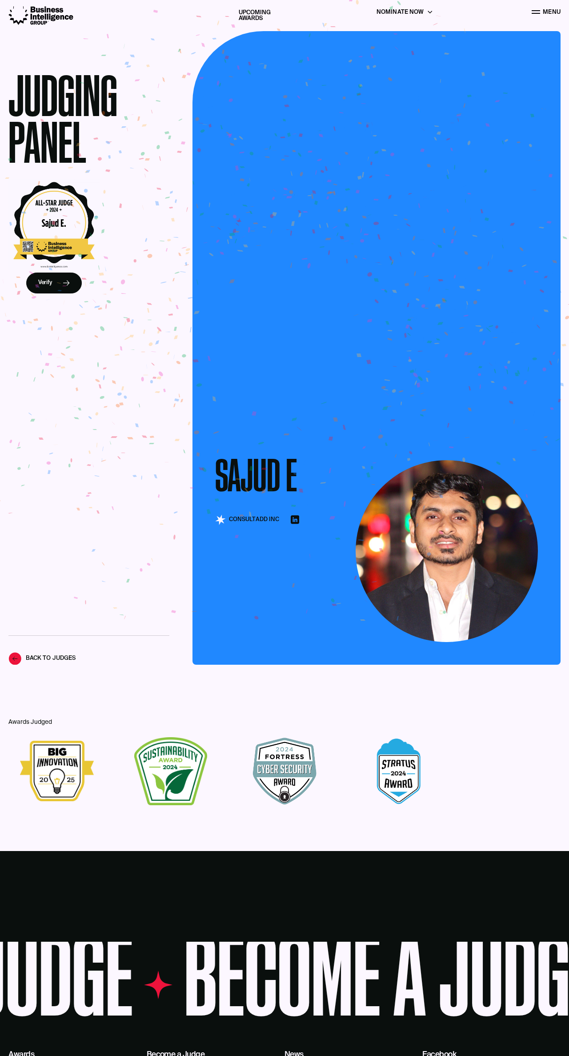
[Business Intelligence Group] (40, 15)
